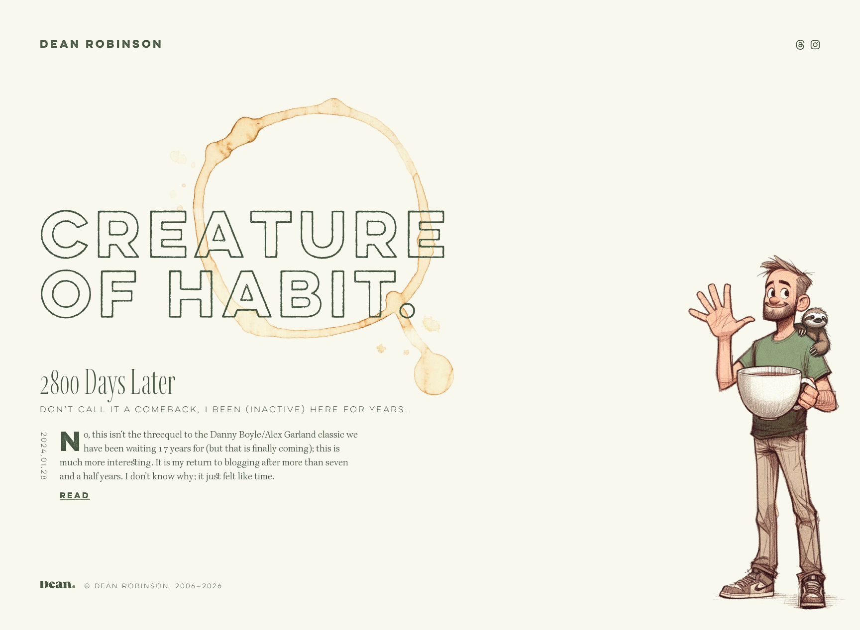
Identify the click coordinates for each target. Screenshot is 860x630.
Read (75, 495)
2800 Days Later (108, 382)
